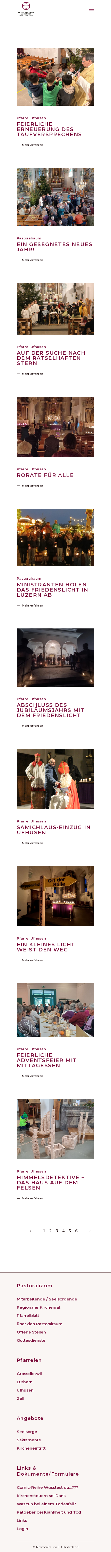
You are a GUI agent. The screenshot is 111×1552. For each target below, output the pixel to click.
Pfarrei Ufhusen (31, 118)
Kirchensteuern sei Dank (41, 1495)
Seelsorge (27, 1431)
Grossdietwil (29, 1373)
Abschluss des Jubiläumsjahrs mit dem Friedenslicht (50, 710)
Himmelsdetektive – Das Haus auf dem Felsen (50, 1182)
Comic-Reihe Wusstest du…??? (47, 1487)
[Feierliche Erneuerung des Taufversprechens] (55, 77)
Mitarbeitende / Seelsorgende (47, 1299)
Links (22, 1520)
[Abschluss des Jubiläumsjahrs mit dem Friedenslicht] (55, 657)
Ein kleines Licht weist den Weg (46, 947)
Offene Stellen (31, 1332)
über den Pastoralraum (39, 1323)
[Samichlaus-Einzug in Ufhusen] (55, 779)
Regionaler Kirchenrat (38, 1307)
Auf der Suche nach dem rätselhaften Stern (51, 358)
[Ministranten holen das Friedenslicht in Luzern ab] (55, 538)
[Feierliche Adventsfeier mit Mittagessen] (55, 1010)
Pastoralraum (29, 238)
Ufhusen (25, 1390)
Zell (20, 1398)
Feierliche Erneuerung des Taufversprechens (49, 129)
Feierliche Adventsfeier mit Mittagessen (47, 1060)
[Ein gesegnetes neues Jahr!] (55, 197)
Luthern (25, 1381)
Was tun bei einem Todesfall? (46, 1503)
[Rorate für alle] (55, 427)
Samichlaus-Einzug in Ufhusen (54, 830)
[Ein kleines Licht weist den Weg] (55, 896)
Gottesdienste (31, 1340)
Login (22, 1528)
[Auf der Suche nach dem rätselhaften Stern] (55, 309)
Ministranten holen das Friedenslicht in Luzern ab (52, 589)
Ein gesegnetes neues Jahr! (54, 247)
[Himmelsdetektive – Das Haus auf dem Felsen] (55, 1129)
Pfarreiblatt (28, 1315)
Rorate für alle (45, 475)
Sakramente (29, 1439)
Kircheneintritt (31, 1448)
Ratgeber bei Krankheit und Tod (49, 1512)
